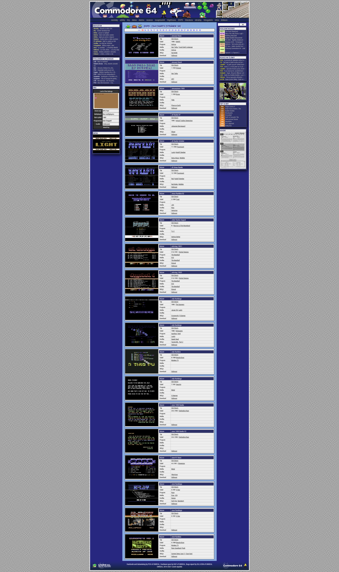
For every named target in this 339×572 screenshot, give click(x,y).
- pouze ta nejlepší (101, 33)
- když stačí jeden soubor (104, 35)
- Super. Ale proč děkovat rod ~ (232, 73)
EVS (172, 257)
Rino (172, 208)
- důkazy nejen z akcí (104, 45)
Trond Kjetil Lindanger (186, 47)
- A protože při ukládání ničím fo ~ (232, 60)
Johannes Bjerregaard (178, 126)
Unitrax (173, 44)
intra (217, 20)
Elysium (178, 68)
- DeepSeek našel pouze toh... (104, 70)
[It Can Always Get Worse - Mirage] (233, 91)
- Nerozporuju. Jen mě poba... (104, 81)
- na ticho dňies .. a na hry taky (106, 50)
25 (179, 30)
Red (172, 179)
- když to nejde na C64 (105, 41)
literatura (189, 20)
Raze (172, 492)
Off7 (172, 79)
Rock (183, 548)
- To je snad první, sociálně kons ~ (232, 71)
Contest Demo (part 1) (178, 554)
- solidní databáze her (102, 31)
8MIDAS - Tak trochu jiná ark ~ (235, 44)
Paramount (180, 147)
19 (160, 30)
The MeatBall (175, 255)
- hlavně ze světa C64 (103, 28)
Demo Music (175, 158)
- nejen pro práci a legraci (104, 37)
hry (128, 20)
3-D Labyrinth (229, 123)
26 (182, 30)
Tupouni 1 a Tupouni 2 (232, 52)
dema (134, 20)
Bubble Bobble (229, 111)
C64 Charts (174, 39)
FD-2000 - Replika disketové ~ (234, 40)
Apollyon (174, 334)
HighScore (171, 20)
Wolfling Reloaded (231, 36)
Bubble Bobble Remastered (233, 38)
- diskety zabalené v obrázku (105, 52)
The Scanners (180, 304)
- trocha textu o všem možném (106, 39)
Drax (172, 495)
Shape (173, 132)
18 (157, 30)
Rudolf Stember (181, 152)
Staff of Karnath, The (232, 117)
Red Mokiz (174, 184)
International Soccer (231, 119)
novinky (114, 20)
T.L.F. (173, 231)
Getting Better (175, 237)
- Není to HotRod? (101, 61)
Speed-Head (175, 339)
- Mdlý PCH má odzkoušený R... (105, 74)
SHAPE (178, 41)
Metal (173, 390)
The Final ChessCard (231, 31)
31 (197, 30)
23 (172, 30)
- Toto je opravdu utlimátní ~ (232, 77)
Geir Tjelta (174, 47)
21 (166, 30)
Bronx (178, 94)
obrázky (198, 20)
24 (176, 30)
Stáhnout (174, 55)
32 (200, 30)
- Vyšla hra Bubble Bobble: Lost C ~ (233, 75)
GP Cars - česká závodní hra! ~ (235, 46)
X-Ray (178, 490)
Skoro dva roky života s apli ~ (234, 33)
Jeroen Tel (174, 310)
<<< (139, 30)
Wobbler (182, 158)
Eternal (173, 263)
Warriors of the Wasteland (181, 226)
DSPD (180, 20)
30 (194, 30)
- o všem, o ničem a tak (103, 54)
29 (191, 30)
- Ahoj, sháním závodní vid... (106, 65)
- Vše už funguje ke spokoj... (106, 78)
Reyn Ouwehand (176, 548)
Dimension (181, 463)
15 (148, 30)
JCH (172, 205)
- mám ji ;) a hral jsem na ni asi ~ (232, 66)
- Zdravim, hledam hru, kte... (104, 68)
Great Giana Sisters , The (233, 109)
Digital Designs (184, 252)
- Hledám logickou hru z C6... (105, 72)
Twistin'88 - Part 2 (177, 342)
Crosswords (175, 316)
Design (173, 498)
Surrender (174, 53)
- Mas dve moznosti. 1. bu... (104, 83)
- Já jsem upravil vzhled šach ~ (232, 64)
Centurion (174, 210)
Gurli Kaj (174, 501)
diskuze (224, 20)
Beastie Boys (180, 357)
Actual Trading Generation (184, 120)
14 (145, 30)
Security (178, 384)
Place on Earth (176, 105)
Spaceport (181, 501)
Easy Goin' (189, 554)
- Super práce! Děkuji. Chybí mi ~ (232, 79)
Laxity (173, 152)
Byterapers (179, 331)
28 (188, 30)
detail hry (106, 127)
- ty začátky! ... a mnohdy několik (106, 47)
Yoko (172, 100)
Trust (177, 199)
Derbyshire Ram (184, 411)
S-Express (182, 316)
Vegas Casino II (230, 106)
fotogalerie (208, 20)
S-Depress (174, 395)
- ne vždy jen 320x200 (103, 43)
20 (163, 30)
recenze (149, 20)
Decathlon (228, 121)
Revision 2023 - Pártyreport (234, 42)
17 (154, 30)
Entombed (228, 115)
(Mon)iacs (174, 474)
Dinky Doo (228, 126)
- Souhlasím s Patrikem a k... (106, 76)
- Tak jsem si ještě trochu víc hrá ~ (232, 62)
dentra (141, 20)
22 (169, 30)
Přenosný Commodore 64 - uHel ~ (235, 49)
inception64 (160, 20)
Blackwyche (229, 113)
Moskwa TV (175, 360)
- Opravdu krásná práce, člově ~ (233, 69)
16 (151, 30)
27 (185, 30)
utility (122, 20)
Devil (179, 334)
